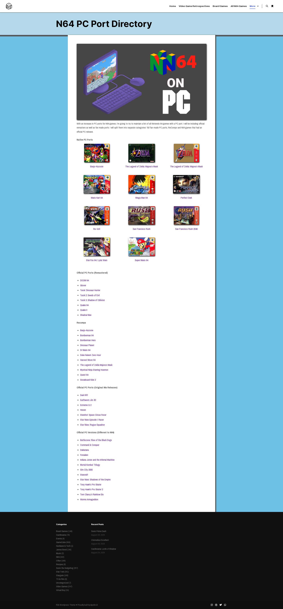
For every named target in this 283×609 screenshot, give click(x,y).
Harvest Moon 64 (87, 360)
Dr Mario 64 (85, 350)
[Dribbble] (216, 605)
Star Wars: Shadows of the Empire (95, 479)
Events (59, 538)
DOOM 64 (84, 280)
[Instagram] (212, 605)
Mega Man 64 (141, 197)
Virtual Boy (60, 590)
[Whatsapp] (225, 605)
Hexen (83, 409)
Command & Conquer (89, 445)
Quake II (83, 310)
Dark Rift (84, 395)
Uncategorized (62, 582)
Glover (83, 285)
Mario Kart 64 (97, 197)
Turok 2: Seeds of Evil (90, 295)
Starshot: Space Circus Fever (93, 414)
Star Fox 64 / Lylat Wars (96, 260)
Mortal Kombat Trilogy (90, 464)
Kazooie (89, 330)
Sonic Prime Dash (98, 531)
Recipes (59, 564)
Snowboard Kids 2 (88, 379)
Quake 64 (84, 305)
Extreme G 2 (85, 405)
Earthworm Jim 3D (88, 400)
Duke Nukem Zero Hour (90, 355)
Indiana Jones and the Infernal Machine (97, 459)
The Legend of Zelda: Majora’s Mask (141, 166)
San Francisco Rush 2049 (186, 229)
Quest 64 (84, 374)
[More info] (272, 6)
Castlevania (61, 534)
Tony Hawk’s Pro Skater (90, 484)
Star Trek (60, 571)
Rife (57, 604)
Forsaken (84, 455)
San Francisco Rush (141, 229)
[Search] (267, 6)
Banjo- (83, 330)
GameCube (61, 542)
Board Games (62, 531)
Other (58, 560)
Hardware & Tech (63, 545)
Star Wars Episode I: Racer (92, 419)
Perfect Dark (186, 197)
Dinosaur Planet (87, 345)
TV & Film (60, 579)
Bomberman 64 (86, 335)
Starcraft (84, 474)
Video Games (62, 586)
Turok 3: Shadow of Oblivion (92, 300)
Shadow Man (85, 315)
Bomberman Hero (88, 340)
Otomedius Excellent (100, 540)
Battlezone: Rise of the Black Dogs (96, 440)
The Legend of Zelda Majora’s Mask (96, 365)
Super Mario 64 (141, 260)
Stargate (60, 575)
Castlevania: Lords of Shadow (103, 548)
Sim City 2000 (86, 469)
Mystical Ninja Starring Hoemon (94, 369)
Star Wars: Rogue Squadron (92, 424)
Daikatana (84, 450)
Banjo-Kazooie (96, 166)
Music (58, 553)
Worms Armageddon (89, 499)
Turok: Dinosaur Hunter (90, 290)
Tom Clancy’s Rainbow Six (92, 494)
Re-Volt (96, 229)
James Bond (61, 549)
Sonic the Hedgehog (64, 568)
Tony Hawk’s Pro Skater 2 (91, 489)
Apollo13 (94, 604)
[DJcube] (9, 6)
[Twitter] (221, 605)
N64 (58, 556)
